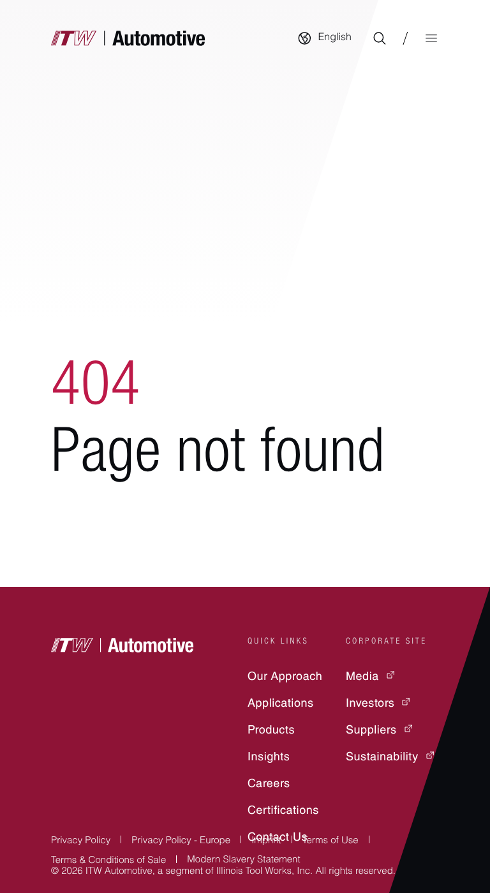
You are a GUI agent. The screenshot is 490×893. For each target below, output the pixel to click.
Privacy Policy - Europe (180, 841)
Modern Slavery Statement (243, 861)
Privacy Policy (80, 841)
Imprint (266, 841)
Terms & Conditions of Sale (108, 861)
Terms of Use (330, 841)
